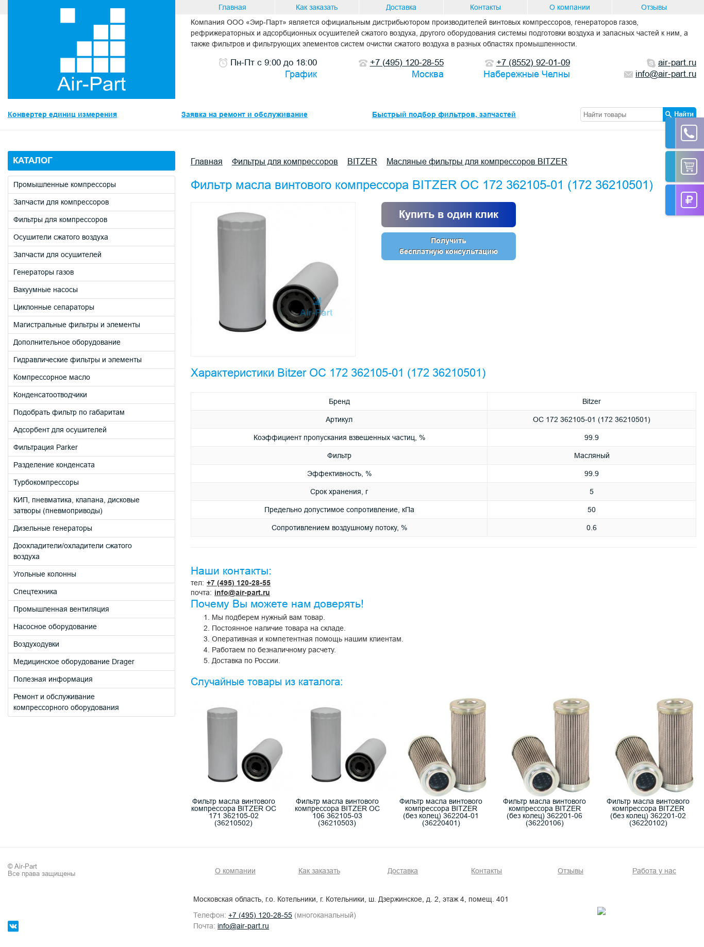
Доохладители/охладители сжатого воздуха (72, 551)
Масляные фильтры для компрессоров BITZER (477, 161)
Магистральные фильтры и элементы (76, 324)
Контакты (485, 7)
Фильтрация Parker (45, 447)
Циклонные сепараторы (53, 307)
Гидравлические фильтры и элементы (77, 360)
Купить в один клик (448, 214)
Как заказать (317, 7)
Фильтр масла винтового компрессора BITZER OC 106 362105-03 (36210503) (337, 812)
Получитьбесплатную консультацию (448, 246)
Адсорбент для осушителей (60, 430)
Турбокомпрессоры (46, 482)
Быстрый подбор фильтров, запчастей (444, 114)
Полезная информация (53, 679)
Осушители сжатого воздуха (60, 237)
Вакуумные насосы (45, 289)
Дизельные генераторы (52, 528)
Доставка (401, 7)
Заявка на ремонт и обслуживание (244, 114)
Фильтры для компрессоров (60, 219)
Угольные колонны (44, 574)
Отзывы (654, 7)
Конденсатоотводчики (50, 395)
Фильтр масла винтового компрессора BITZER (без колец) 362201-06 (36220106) (544, 812)
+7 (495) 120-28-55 (239, 582)
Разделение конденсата (54, 465)
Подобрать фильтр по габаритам (69, 412)
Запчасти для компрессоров (61, 202)
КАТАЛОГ (33, 160)
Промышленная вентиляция (61, 609)
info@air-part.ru (242, 592)
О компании (569, 7)
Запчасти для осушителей (57, 254)
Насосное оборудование (55, 626)
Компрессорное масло (51, 377)
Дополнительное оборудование (67, 342)
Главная (232, 7)
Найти (684, 114)
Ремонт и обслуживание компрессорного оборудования (66, 702)
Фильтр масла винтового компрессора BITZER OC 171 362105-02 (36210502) (233, 812)
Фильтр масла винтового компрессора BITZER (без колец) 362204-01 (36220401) (440, 812)
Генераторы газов (43, 272)
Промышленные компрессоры (64, 184)
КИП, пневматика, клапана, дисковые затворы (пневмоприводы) (76, 505)
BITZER (362, 161)
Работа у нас (654, 871)
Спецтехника (35, 591)
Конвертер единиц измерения (62, 114)
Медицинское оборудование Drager (74, 661)
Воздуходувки (36, 644)
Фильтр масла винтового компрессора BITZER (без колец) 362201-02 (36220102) (648, 812)
